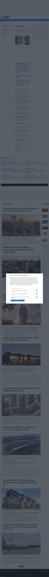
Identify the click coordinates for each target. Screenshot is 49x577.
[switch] (36, 290)
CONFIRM (17, 300)
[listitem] (24, 288)
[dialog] (24, 288)
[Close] (41, 275)
